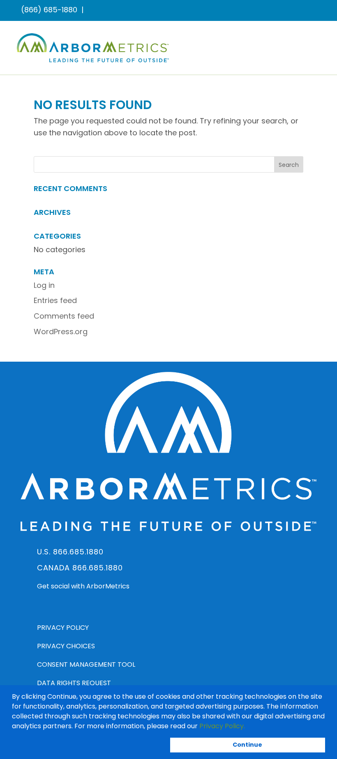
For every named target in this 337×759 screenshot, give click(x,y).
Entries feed (55, 300)
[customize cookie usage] (253, 728)
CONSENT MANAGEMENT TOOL (86, 664)
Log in (44, 285)
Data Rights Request (74, 683)
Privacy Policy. (222, 726)
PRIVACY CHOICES (66, 646)
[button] (248, 726)
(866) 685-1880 (49, 10)
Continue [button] (247, 745)
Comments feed (64, 316)
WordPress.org (61, 331)
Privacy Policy (63, 627)
